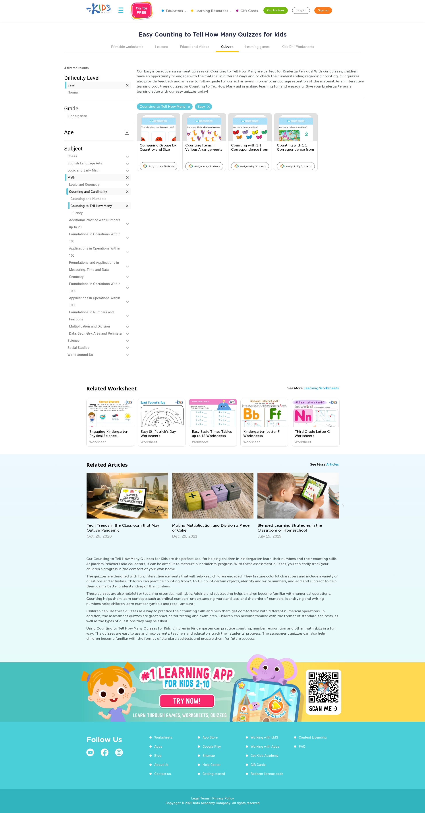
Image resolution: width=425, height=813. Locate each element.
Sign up (323, 10)
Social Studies (78, 347)
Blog (157, 755)
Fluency (77, 213)
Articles (332, 464)
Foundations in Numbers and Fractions (91, 315)
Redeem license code (267, 773)
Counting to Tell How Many (91, 205)
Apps (158, 746)
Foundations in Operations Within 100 (94, 237)
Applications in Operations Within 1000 (94, 301)
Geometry (76, 276)
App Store (210, 737)
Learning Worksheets (321, 388)
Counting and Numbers (88, 198)
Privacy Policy (223, 798)
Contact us (162, 773)
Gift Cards (249, 11)
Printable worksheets (127, 46)
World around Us (80, 354)
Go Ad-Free (275, 10)
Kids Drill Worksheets (298, 46)
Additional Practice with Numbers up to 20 (94, 223)
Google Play (212, 746)
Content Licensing (313, 737)
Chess (72, 156)
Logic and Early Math (84, 170)
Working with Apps (265, 746)
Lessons (161, 46)
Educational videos (194, 46)
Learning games (257, 46)
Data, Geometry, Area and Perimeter (95, 333)
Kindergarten (77, 116)
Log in (301, 10)
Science (73, 340)
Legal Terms (200, 798)
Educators (174, 11)
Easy (71, 85)
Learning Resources (211, 11)
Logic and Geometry (84, 184)
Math (71, 177)
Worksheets (163, 737)
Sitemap (209, 755)
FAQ (302, 746)
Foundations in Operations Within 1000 (94, 287)
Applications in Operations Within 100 (94, 251)
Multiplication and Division (89, 326)
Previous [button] (82, 505)
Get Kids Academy (264, 755)
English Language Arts (85, 163)
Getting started (214, 773)
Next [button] (342, 505)
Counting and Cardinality (88, 191)
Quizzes (227, 46)
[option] (110, 422)
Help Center (211, 764)
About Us (161, 764)
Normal (73, 92)
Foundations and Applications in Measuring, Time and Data (94, 266)
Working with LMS (264, 737)
